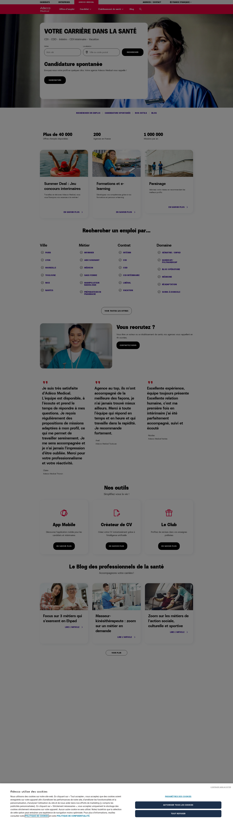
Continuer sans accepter (220, 787)
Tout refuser (178, 813)
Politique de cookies (37, 816)
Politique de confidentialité (73, 816)
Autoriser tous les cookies (178, 805)
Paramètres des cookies (178, 796)
